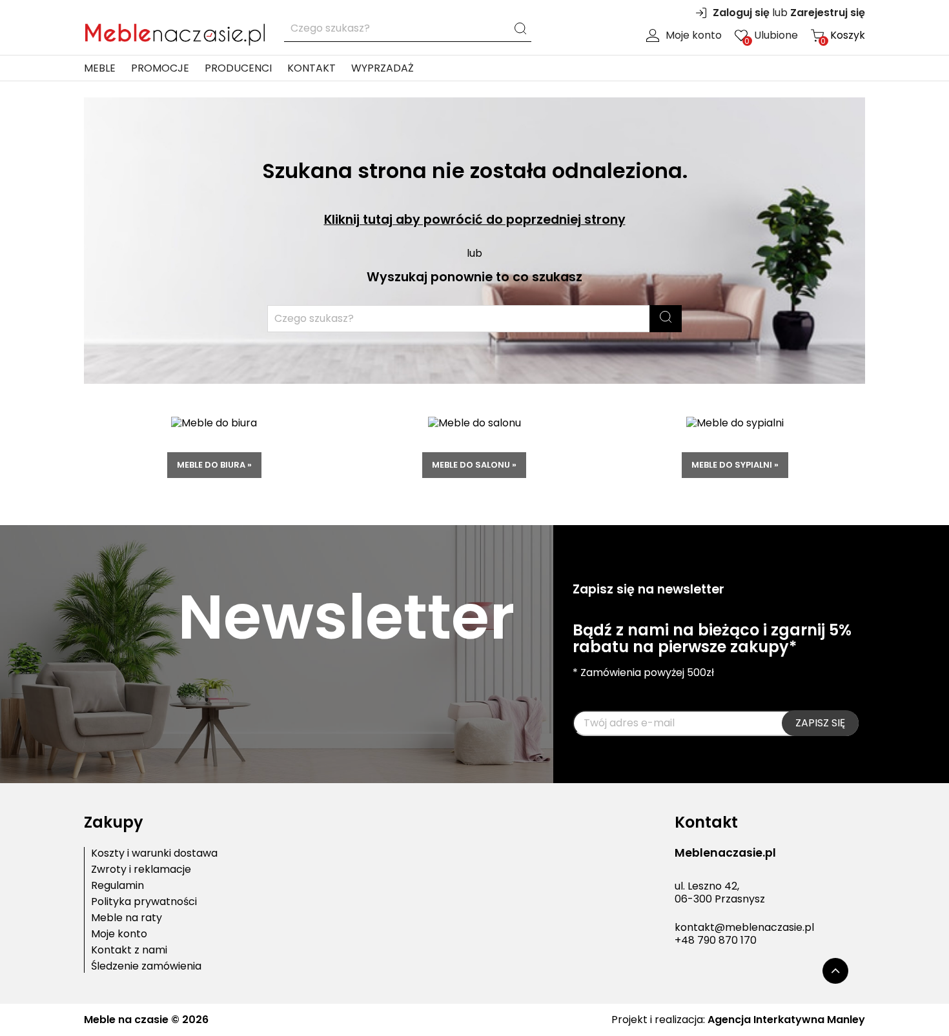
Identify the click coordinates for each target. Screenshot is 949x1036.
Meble (100, 68)
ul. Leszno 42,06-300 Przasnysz (720, 893)
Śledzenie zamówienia (146, 966)
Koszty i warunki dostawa (154, 853)
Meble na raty (126, 917)
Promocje (160, 68)
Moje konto (694, 35)
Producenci (238, 68)
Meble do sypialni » (735, 465)
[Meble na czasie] (174, 32)
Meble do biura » (214, 465)
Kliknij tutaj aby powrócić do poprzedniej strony (475, 219)
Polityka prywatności (144, 901)
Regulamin (117, 885)
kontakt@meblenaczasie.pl (744, 927)
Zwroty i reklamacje (141, 869)
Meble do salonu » (474, 465)
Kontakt (311, 68)
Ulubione (771, 35)
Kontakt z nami (129, 950)
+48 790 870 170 (716, 940)
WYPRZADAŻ (382, 68)
